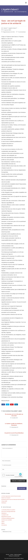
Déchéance (3, 502)
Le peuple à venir (4, 514)
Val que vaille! (4, 501)
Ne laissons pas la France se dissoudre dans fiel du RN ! (13, 499)
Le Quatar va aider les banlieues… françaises (14, 424)
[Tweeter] (7, 404)
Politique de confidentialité (14, 555)
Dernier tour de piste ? (6, 497)
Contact (11, 554)
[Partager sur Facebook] (3, 404)
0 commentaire (22, 32)
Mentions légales (17, 554)
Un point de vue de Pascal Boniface (14, 433)
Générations (3, 513)
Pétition (3, 523)
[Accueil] (1, 11)
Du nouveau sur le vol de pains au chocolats (14, 414)
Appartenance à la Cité (9, 32)
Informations (4, 525)
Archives (3, 529)
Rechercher (3, 486)
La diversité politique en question (8, 509)
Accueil (7, 554)
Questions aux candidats (6, 519)
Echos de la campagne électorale (8, 511)
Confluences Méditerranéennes (7, 518)
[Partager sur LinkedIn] (16, 404)
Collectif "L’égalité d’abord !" (10, 28)
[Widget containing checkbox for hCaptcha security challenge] (12, 475)
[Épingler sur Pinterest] (12, 404)
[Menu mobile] (26, 2)
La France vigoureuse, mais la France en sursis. (11, 496)
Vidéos (2, 521)
